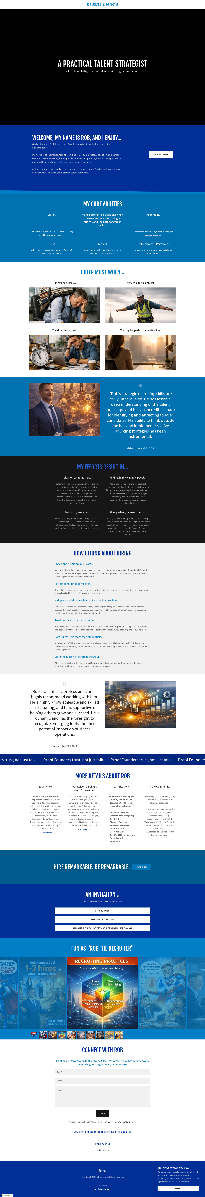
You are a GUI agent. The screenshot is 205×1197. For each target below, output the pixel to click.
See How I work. (160, 154)
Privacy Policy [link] (111, 1122)
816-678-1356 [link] (102, 1150)
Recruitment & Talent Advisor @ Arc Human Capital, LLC (102, 928)
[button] (45, 832)
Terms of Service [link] (125, 1122)
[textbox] (102, 1072)
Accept (178, 1188)
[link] (102, 4)
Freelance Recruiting (102, 919)
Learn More (141, 867)
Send (102, 1113)
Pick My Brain (102, 911)
